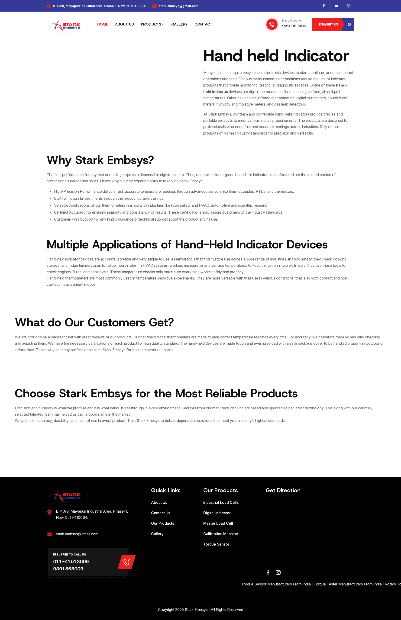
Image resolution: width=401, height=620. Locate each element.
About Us (159, 502)
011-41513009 (71, 561)
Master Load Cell (218, 523)
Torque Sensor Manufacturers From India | (268, 584)
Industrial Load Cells (221, 502)
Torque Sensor (216, 544)
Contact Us (160, 513)
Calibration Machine (220, 533)
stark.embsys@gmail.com (178, 6)
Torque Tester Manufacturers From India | (339, 584)
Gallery (179, 24)
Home (102, 24)
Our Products (162, 523)
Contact (203, 24)
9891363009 (294, 26)
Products (151, 24)
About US (124, 24)
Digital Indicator (217, 513)
